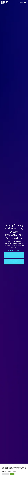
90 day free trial (14, 260)
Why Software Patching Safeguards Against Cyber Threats (14, 243)
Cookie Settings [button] (6, 473)
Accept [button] (12, 473)
